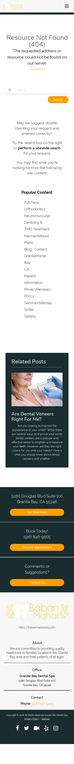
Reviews (43, 289)
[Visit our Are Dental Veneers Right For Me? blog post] (36, 407)
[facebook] (17, 728)
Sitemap (45, 303)
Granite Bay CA (30, 262)
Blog (28, 249)
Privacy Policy (31, 718)
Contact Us (37, 582)
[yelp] (46, 728)
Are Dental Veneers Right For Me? (32, 417)
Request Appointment (37, 547)
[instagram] (56, 728)
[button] (68, 5)
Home (41, 256)
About (44, 236)
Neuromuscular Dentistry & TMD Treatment (37, 222)
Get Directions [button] (37, 512)
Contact (40, 249)
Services (31, 303)
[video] (36, 728)
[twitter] (26, 728)
